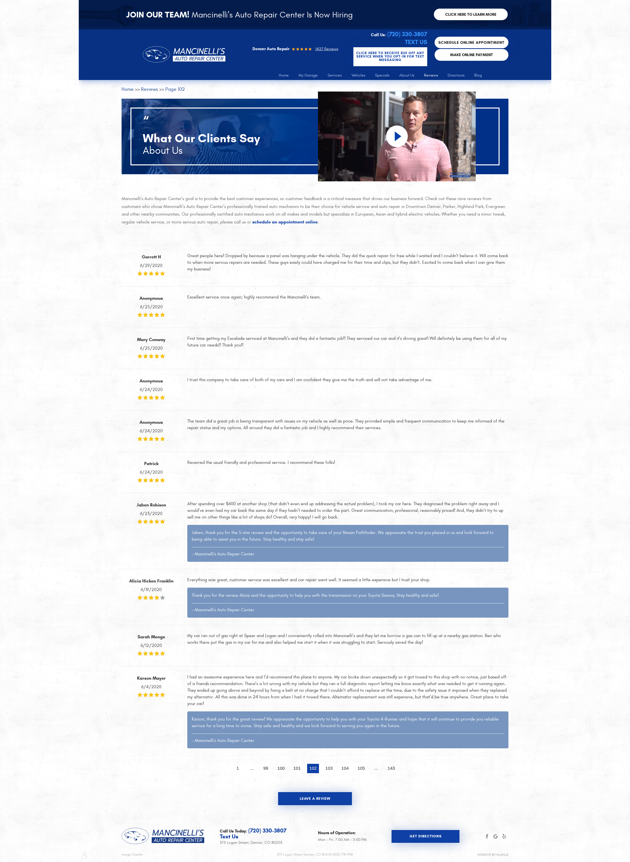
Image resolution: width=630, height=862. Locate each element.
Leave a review (315, 798)
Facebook (487, 836)
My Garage (308, 75)
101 (297, 768)
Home (284, 75)
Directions (456, 75)
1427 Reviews (326, 49)
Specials (382, 75)
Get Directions (425, 836)
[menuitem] (284, 75)
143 (391, 768)
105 (361, 768)
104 (345, 768)
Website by (492, 855)
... (252, 768)
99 (265, 768)
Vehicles (358, 75)
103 (329, 768)
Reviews (431, 75)
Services (335, 75)
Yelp (504, 836)
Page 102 (175, 89)
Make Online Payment (471, 54)
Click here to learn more (470, 14)
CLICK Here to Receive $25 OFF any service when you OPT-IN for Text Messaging (390, 56)
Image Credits (132, 854)
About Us (406, 75)
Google (495, 836)
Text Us (416, 42)
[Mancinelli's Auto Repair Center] (184, 54)
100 (281, 768)
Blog (478, 75)
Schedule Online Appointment (471, 42)
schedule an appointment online (285, 222)
